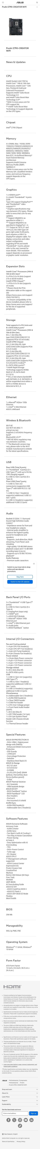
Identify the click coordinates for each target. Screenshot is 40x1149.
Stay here (20, 577)
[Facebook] (8, 1120)
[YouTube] (26, 1120)
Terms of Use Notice (8, 1141)
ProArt (22, 1083)
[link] (20, 2)
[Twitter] (14, 1120)
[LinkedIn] (31, 1120)
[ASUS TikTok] (20, 1126)
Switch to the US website (20, 582)
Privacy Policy (21, 1141)
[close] (34, 563)
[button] (3, 2)
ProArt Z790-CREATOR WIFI (14, 7)
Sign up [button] (33, 1113)
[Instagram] (20, 1120)
